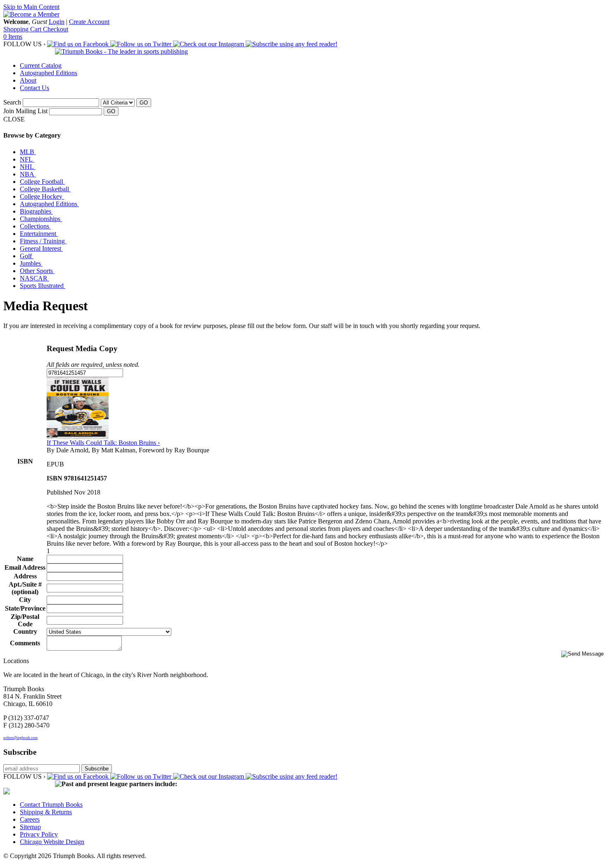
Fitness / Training (43, 241)
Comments (25, 643)
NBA (28, 174)
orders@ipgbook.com (20, 738)
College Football (42, 181)
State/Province (25, 608)
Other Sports (37, 270)
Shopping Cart (23, 29)
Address (25, 576)
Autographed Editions (48, 72)
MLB (28, 151)
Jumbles (31, 263)
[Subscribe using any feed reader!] (291, 44)
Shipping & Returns (46, 811)
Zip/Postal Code (25, 620)
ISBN (25, 461)
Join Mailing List (25, 110)
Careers (30, 819)
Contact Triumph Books (51, 804)
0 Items (12, 36)
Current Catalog (41, 65)
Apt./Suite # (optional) (25, 588)
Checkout (55, 29)
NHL (28, 166)
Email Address (25, 567)
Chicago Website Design (52, 841)
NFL (27, 159)
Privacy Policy (39, 834)
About (28, 80)
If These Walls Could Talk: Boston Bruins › (103, 442)
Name (25, 558)
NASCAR (34, 278)
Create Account (89, 21)
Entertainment (39, 233)
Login (56, 21)
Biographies (36, 211)
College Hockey (42, 196)
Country (25, 631)
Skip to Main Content (31, 6)
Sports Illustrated (42, 285)
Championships (41, 218)
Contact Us (34, 87)
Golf (26, 255)
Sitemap (30, 826)
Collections (35, 226)
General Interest (41, 248)
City (25, 599)
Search (12, 102)
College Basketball (45, 189)
